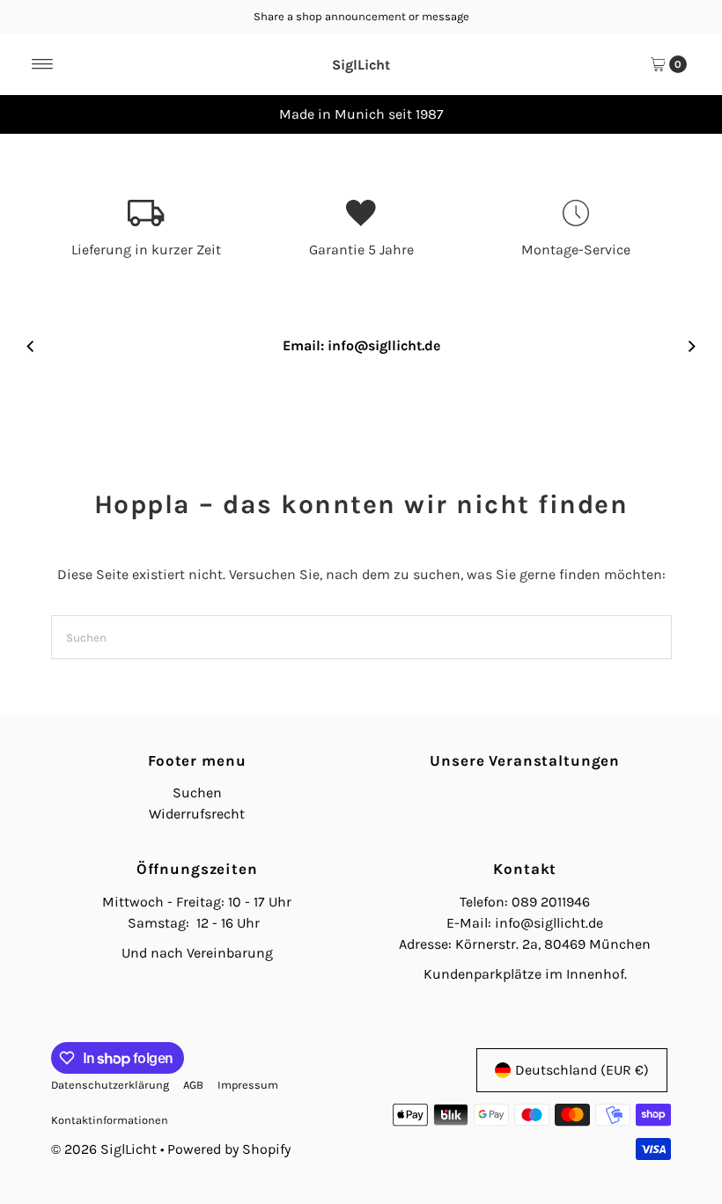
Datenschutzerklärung (110, 1084)
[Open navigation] (42, 64)
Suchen (197, 792)
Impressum (247, 1084)
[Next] (691, 114)
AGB (193, 1084)
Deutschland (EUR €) (582, 1069)
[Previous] (30, 114)
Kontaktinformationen (109, 1120)
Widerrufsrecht (197, 813)
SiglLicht (361, 64)
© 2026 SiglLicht (104, 1149)
